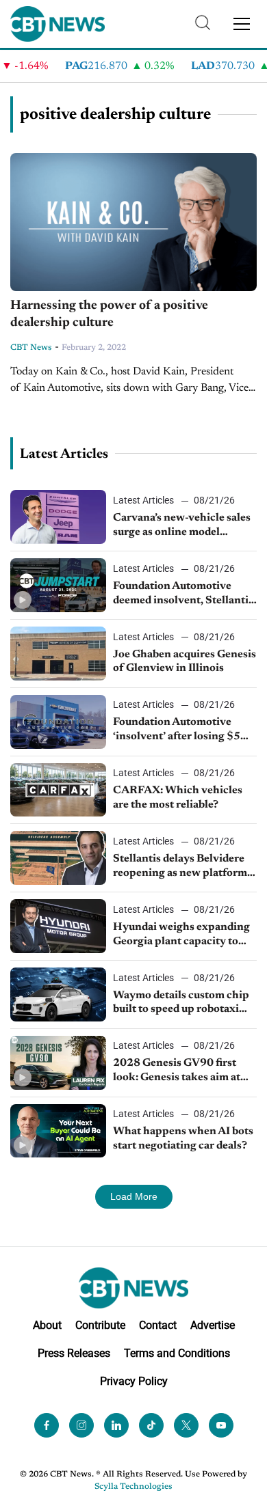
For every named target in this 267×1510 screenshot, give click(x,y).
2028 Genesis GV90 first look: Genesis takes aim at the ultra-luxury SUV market (184, 1071)
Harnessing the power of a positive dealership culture (109, 314)
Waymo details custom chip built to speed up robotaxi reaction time (181, 1003)
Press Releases (74, 1353)
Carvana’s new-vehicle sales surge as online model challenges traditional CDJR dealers (183, 526)
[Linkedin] (116, 1425)
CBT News (31, 348)
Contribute (100, 1325)
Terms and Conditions (177, 1353)
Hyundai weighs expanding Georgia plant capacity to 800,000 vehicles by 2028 (181, 935)
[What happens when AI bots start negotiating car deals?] (58, 1131)
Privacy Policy (134, 1381)
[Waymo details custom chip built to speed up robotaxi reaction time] (58, 994)
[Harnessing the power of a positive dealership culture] (133, 222)
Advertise (212, 1325)
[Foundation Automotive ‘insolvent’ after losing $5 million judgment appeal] (58, 722)
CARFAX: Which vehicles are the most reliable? (177, 797)
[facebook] (46, 1425)
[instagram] (81, 1425)
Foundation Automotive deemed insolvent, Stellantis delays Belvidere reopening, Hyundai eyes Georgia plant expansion (183, 594)
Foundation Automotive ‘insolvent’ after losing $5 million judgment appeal (176, 730)
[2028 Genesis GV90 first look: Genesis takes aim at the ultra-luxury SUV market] (58, 1063)
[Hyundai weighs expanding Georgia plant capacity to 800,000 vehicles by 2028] (58, 926)
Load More (133, 1196)
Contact (158, 1325)
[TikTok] (151, 1425)
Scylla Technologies (133, 1487)
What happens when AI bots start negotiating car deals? (183, 1138)
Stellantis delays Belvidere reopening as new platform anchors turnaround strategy (184, 867)
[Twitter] (186, 1425)
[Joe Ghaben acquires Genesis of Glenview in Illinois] (58, 654)
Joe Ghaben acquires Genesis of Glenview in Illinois (184, 661)
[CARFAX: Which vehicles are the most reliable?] (58, 790)
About (47, 1325)
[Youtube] (221, 1425)
